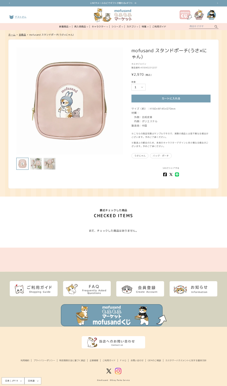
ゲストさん (20, 16)
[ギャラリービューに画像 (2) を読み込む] (36, 164)
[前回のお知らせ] (9, 3)
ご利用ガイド (109, 360)
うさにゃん (140, 155)
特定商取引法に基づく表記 (72, 360)
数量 (133, 81)
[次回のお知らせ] (217, 3)
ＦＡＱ (123, 360)
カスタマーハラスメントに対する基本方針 (185, 360)
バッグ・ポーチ (161, 155)
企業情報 (94, 360)
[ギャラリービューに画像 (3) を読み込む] (50, 164)
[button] (64, 26)
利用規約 (25, 360)
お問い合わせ (137, 360)
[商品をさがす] (216, 27)
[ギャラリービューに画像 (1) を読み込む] (22, 164)
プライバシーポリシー (44, 360)
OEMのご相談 (154, 360)
